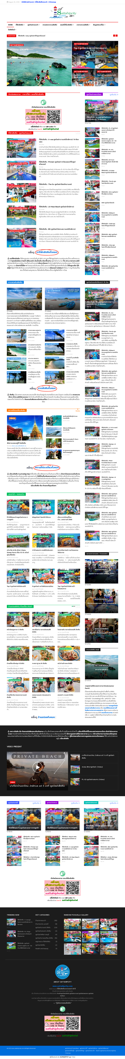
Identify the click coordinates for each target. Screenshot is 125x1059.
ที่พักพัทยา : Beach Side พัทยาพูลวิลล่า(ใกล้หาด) (69, 838)
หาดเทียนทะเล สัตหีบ (34, 372)
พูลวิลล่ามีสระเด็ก (90, 1051)
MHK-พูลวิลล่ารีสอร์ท (108, 203)
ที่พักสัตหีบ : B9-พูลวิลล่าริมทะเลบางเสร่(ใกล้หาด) (57, 229)
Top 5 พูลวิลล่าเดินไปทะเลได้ (106, 75)
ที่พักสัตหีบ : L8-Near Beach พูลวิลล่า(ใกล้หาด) (56, 206)
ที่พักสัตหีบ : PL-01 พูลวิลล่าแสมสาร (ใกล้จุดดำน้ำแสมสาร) (36, 36)
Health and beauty (43, 503)
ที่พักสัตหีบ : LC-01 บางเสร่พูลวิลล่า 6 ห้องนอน (109, 429)
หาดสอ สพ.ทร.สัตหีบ (72, 372)
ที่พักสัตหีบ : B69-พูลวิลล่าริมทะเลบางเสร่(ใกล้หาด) (109, 495)
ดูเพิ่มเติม (113, 94)
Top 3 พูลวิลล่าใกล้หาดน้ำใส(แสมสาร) (90, 48)
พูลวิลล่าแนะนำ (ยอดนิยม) (72, 1048)
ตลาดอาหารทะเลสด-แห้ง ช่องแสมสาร (101, 603)
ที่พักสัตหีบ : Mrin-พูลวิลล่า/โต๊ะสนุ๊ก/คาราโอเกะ (110, 193)
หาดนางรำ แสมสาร (20, 49)
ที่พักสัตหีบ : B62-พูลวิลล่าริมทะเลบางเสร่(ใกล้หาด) (109, 235)
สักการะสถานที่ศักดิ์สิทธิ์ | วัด (19, 446)
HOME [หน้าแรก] (28, 2)
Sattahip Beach (16, 45)
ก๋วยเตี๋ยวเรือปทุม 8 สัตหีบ (15, 663)
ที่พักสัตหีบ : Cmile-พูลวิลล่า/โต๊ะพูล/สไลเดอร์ (108, 225)
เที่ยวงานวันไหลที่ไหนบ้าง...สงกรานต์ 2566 (65, 518)
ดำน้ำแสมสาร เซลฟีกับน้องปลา (42, 550)
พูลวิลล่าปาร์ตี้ (83, 1048)
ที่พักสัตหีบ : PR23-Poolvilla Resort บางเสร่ (109, 462)
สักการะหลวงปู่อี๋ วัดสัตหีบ (16, 443)
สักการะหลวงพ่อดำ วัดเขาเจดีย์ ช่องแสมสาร (70, 440)
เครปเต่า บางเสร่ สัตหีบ (65, 695)
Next (79, 133)
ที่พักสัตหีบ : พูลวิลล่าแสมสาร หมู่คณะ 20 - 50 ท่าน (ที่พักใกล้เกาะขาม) (109, 141)
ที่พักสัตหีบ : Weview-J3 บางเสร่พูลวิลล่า (109, 445)
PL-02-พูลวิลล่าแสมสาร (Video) (93, 779)
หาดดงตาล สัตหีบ (71, 330)
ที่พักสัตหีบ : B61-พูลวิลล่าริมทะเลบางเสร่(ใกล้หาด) (109, 533)
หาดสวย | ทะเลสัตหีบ (50, 25)
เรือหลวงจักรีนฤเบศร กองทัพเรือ (69, 429)
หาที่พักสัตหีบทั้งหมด (47, 252)
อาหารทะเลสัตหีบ (83, 25)
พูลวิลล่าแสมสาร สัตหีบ (89, 313)
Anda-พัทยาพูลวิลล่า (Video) (92, 767)
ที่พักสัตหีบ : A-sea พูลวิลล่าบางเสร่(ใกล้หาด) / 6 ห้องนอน (59, 140)
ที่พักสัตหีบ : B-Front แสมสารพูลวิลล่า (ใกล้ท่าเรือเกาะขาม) (110, 162)
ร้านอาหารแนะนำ (14, 615)
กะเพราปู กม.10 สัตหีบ (39, 663)
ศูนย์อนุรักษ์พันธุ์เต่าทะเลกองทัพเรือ (70, 417)
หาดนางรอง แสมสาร (34, 330)
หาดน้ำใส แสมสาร (15, 321)
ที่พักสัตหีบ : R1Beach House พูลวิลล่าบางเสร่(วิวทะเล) (109, 257)
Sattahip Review (81, 44)
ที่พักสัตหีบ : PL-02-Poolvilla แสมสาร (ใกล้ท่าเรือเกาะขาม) (109, 152)
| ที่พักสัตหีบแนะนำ (41, 2)
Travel (12, 418)
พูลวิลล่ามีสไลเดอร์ (103, 1048)
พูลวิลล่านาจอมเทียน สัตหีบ (18, 164)
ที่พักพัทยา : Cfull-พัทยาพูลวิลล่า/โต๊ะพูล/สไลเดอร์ (31, 858)
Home (10, 25)
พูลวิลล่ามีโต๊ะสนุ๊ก (70, 1051)
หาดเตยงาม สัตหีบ (72, 344)
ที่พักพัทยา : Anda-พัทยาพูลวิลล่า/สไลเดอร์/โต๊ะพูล (109, 858)
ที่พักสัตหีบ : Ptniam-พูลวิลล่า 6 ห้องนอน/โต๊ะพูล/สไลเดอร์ (57, 163)
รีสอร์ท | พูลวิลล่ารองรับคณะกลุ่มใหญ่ (106, 1051)
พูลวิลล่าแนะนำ (33, 25)
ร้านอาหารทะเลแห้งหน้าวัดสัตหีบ (101, 632)
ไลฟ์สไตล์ (11, 29)
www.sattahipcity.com (62, 986)
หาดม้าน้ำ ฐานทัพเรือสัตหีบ (72, 359)
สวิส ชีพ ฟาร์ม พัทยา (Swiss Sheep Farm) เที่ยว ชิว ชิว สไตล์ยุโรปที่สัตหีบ (18, 552)
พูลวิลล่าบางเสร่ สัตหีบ (16, 141)
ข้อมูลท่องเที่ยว (98, 25)
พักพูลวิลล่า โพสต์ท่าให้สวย (41, 517)
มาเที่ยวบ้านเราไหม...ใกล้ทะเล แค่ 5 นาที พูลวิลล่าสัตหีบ (37, 786)
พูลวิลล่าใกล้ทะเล (92, 1048)
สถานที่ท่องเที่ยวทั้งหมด (47, 467)
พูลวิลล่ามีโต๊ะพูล (80, 1051)
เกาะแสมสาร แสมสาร (34, 345)
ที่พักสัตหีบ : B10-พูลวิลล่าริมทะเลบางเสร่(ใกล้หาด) (109, 514)
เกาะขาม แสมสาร (33, 358)
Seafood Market (101, 569)
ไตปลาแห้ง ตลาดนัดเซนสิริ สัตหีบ (69, 629)
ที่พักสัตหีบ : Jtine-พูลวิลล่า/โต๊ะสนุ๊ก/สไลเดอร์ (109, 246)
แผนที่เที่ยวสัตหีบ (66, 25)
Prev (77, 133)
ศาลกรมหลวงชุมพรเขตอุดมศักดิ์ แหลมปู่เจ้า (71, 451)
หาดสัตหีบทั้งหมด (47, 388)
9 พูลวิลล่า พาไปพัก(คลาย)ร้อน (79, 76)
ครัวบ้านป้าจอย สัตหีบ (65, 663)
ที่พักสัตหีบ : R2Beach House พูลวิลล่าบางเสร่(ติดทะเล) (110, 215)
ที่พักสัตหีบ (19, 25)
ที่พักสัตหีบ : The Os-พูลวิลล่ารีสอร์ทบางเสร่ (55, 184)
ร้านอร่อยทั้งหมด (46, 717)
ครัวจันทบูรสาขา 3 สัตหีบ (15, 629)
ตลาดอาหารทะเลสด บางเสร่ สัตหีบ (101, 573)
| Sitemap (52, 2)
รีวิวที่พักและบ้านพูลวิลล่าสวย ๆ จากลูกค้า (24, 827)
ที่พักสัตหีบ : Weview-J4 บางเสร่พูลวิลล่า (109, 478)
